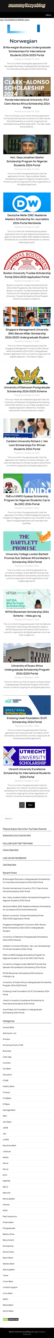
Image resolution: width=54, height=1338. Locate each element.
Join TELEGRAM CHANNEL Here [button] (14, 19)
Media (5, 1157)
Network (6, 1192)
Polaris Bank (8, 1222)
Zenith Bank (8, 1311)
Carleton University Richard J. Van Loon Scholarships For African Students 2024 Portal (27, 445)
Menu (48, 15)
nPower (6, 1204)
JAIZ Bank (7, 1122)
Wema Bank (8, 1305)
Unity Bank (7, 1293)
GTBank (6, 1104)
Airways (6, 1039)
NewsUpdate (9, 1198)
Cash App (7, 1057)
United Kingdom (10, 1287)
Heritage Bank (9, 1110)
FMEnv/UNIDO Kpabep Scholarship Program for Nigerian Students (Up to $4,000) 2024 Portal (27, 500)
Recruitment (8, 1240)
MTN (5, 1175)
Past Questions (10, 1216)
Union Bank (8, 1281)
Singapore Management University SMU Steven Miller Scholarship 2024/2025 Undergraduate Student (27, 333)
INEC (5, 1116)
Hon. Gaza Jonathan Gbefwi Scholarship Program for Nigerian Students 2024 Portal (27, 161)
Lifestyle (7, 1151)
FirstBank (7, 1098)
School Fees (8, 1251)
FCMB (5, 1080)
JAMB (5, 1127)
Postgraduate (9, 1228)
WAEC (5, 1299)
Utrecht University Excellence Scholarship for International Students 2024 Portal (27, 773)
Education (7, 1074)
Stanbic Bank (8, 1263)
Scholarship (8, 1246)
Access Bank (8, 1027)
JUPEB (6, 1139)
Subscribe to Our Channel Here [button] (17, 835)
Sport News (8, 1257)
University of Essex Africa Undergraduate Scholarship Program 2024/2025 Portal (27, 669)
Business (7, 1051)
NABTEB (6, 1181)
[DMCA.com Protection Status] (11, 1320)
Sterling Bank (9, 1269)
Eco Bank (7, 1068)
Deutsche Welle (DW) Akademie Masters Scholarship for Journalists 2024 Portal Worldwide (27, 219)
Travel (5, 1275)
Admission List (9, 1033)
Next (30, 805)
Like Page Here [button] (9, 864)
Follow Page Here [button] (10, 849)
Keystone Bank (9, 1145)
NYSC (5, 1210)
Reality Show (9, 1234)
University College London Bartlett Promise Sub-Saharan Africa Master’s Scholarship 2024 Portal (27, 558)
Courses (6, 1062)
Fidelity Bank (8, 1086)
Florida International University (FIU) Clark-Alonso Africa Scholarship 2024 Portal (27, 103)
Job (4, 1133)
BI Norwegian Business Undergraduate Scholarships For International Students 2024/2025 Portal (27, 51)
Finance (6, 1092)
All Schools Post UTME (13, 1045)
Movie (5, 1163)
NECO (5, 1186)
